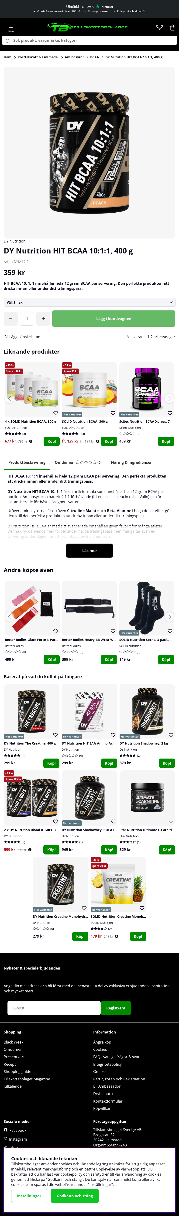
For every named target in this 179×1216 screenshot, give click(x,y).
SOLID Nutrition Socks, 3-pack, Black (148, 639)
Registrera (115, 1008)
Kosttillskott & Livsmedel (38, 57)
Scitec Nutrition (130, 427)
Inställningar (29, 1195)
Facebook (18, 1130)
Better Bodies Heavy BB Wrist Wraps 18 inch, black (102, 639)
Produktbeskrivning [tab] (26, 462)
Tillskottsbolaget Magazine (27, 1079)
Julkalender (13, 1086)
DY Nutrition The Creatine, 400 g (30, 743)
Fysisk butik (103, 1093)
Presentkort (14, 1056)
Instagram (18, 1139)
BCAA (94, 57)
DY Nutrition (15, 241)
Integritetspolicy (107, 1064)
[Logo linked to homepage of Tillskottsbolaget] (87, 27)
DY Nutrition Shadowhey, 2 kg (144, 743)
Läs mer (89, 550)
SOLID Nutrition (16, 427)
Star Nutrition (129, 836)
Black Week (13, 1042)
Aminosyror (74, 57)
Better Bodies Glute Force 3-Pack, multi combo (42, 639)
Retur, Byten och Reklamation (119, 1079)
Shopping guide (17, 1071)
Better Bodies (14, 646)
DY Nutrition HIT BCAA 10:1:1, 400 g (133, 57)
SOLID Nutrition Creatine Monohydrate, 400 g (127, 916)
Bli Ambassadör (107, 1086)
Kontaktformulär (108, 1101)
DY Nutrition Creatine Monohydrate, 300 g (67, 916)
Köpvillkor (102, 1108)
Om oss (100, 1071)
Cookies (100, 1049)
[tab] (78, 462)
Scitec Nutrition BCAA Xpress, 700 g (147, 421)
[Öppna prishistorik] (30, 441)
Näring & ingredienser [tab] (131, 462)
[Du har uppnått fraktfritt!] (11, 319)
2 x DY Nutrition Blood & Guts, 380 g (33, 830)
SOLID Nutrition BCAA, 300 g (85, 421)
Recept (10, 1064)
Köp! (52, 441)
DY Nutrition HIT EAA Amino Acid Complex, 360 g (101, 743)
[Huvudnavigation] (11, 27)
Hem (7, 57)
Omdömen (13, 1049)
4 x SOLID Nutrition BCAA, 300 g (30, 421)
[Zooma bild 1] (89, 153)
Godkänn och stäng (75, 1195)
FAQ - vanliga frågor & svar (116, 1056)
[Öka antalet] (43, 319)
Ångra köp (102, 1042)
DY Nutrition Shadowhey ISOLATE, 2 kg (93, 830)
